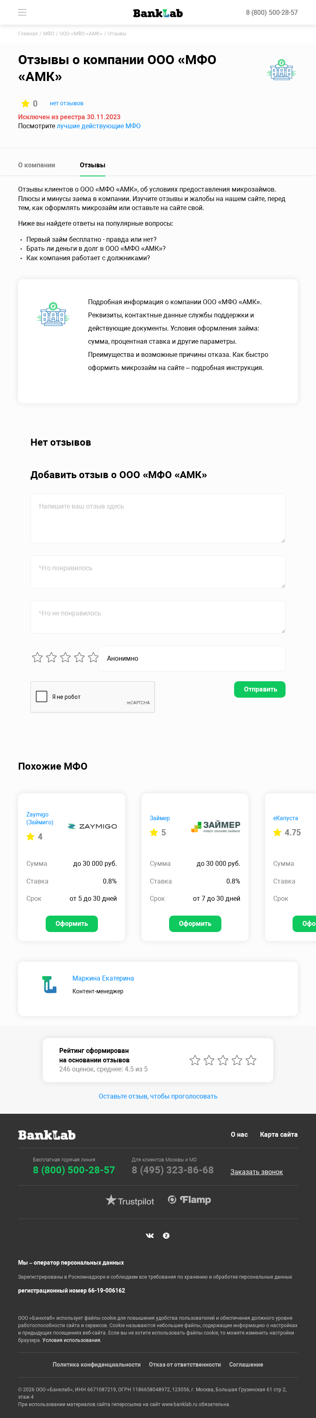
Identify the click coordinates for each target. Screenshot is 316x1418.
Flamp (189, 1200)
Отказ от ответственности (185, 1364)
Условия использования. (72, 1340)
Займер (160, 818)
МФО (48, 34)
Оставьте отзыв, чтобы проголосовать (158, 1096)
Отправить (260, 689)
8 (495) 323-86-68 (173, 1170)
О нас (239, 1134)
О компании (36, 165)
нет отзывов (67, 103)
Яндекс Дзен (166, 1235)
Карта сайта (279, 1134)
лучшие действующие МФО (99, 126)
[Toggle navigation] (22, 12)
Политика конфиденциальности (97, 1364)
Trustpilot (130, 1200)
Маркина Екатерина (103, 978)
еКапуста (285, 818)
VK (150, 1235)
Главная (28, 34)
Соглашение (246, 1364)
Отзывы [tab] (92, 165)
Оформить (72, 924)
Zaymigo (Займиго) (39, 818)
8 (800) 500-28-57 (272, 12)
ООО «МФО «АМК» (81, 34)
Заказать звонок (256, 1172)
